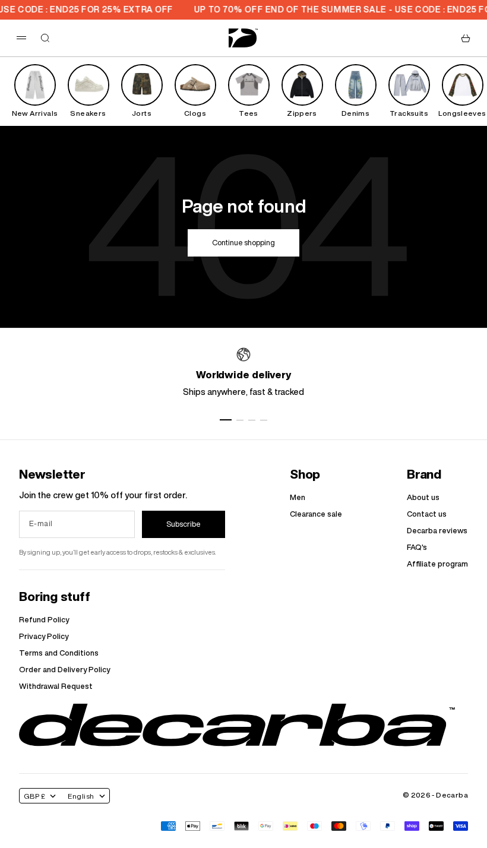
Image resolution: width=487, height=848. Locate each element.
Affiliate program (437, 564)
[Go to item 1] (226, 419)
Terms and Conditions (59, 653)
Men (297, 497)
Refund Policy (44, 620)
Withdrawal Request (56, 686)
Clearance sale (316, 514)
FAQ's (417, 547)
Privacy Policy (43, 636)
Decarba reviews (437, 530)
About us (423, 497)
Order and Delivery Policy (64, 669)
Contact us (427, 514)
